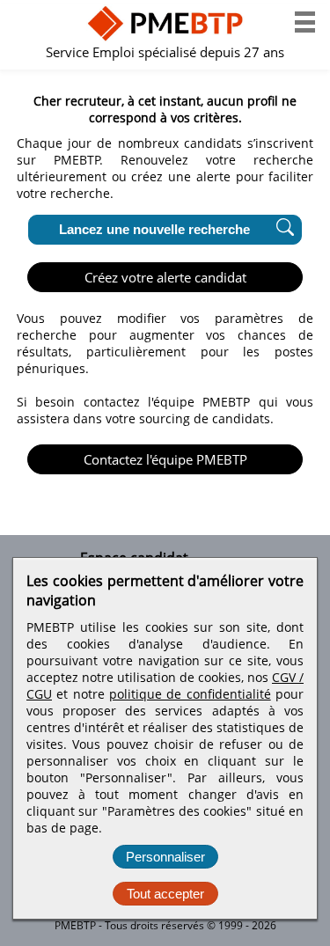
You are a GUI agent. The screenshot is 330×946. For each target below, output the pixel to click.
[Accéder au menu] (305, 22)
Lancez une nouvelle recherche (154, 229)
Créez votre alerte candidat (165, 277)
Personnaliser (165, 856)
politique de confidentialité (190, 694)
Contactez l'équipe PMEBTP (165, 459)
